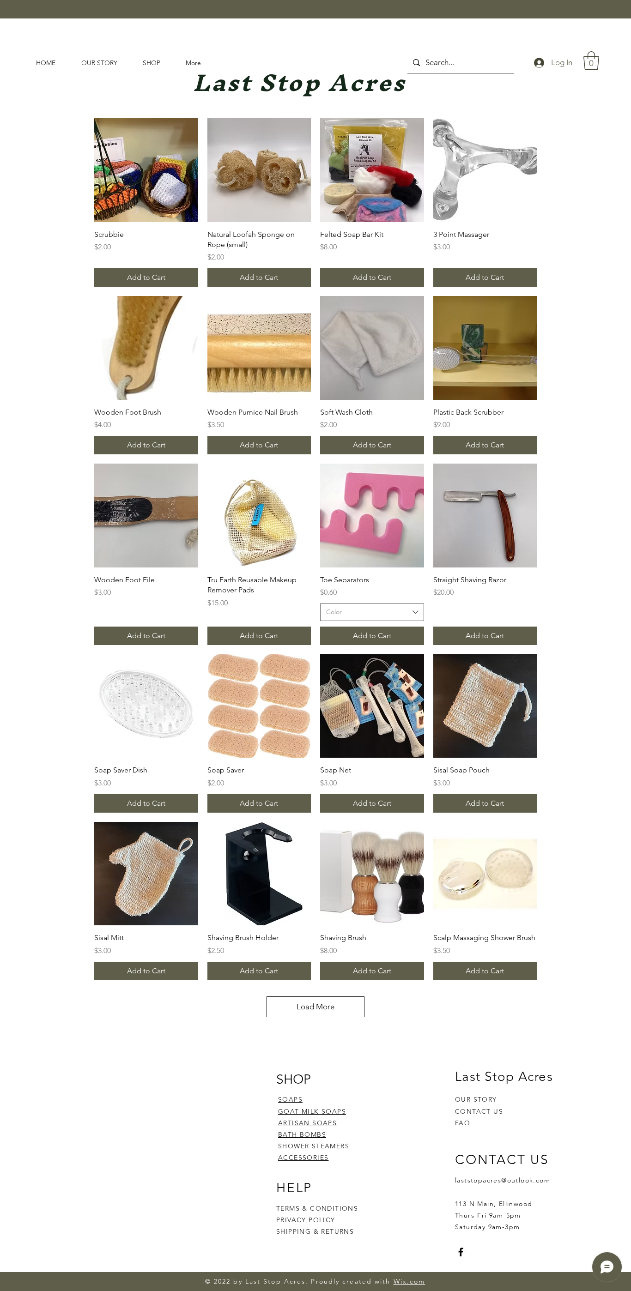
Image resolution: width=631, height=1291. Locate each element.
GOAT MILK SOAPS (312, 1111)
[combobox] (372, 612)
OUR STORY (476, 1099)
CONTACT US (479, 1111)
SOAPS (290, 1099)
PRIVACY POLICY (307, 1220)
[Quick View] (146, 170)
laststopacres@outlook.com (502, 1180)
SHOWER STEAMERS (313, 1146)
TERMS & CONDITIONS (317, 1208)
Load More (315, 1006)
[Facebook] (461, 1252)
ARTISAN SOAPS (307, 1123)
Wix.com (409, 1281)
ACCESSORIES (303, 1157)
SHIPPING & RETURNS (315, 1231)
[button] (591, 60)
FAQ (462, 1123)
